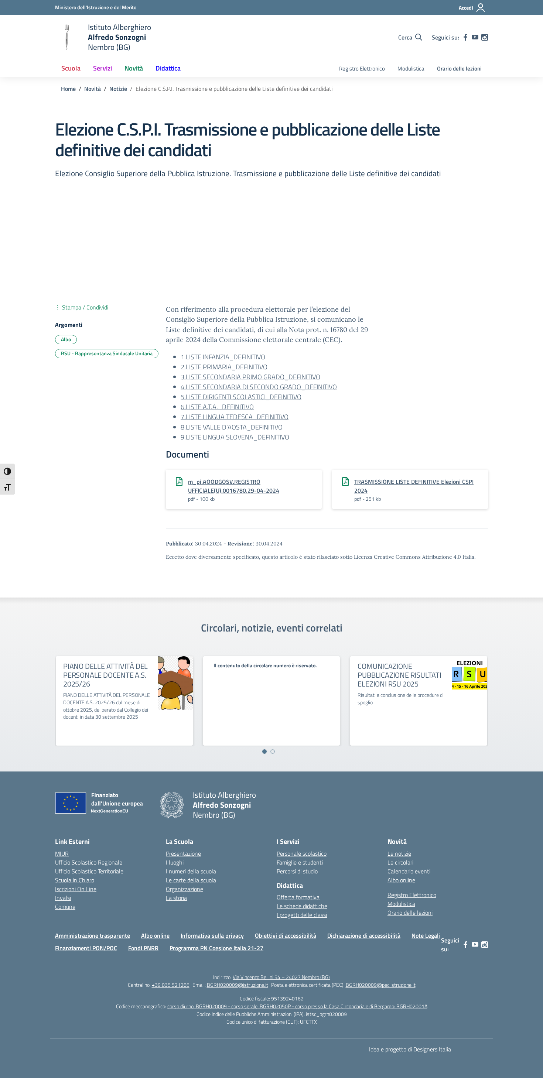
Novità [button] (133, 68)
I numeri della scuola (191, 871)
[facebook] (465, 37)
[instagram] (484, 37)
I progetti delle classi (302, 914)
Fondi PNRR (143, 948)
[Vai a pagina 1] (264, 751)
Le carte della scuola (191, 880)
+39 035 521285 (170, 985)
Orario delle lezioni (459, 68)
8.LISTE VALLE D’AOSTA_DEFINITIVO (232, 427)
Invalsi (63, 897)
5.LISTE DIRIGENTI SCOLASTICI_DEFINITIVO (241, 397)
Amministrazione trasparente (92, 935)
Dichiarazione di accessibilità (363, 935)
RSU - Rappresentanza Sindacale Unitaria (107, 353)
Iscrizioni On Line (75, 888)
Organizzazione (184, 888)
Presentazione (183, 853)
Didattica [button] (168, 68)
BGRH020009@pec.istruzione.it (381, 985)
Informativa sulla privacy (212, 935)
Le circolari (400, 862)
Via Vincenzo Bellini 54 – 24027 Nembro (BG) (281, 977)
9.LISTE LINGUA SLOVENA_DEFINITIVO (235, 437)
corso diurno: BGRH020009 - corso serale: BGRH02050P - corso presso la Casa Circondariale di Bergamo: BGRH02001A (297, 1006)
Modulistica (410, 68)
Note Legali (425, 935)
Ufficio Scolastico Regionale (88, 862)
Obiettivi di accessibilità (285, 935)
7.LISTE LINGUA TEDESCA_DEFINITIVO (234, 417)
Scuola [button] (71, 68)
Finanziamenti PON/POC (86, 948)
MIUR (62, 853)
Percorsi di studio (297, 871)
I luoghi (175, 862)
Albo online (401, 880)
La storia (176, 897)
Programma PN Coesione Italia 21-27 (216, 948)
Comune (65, 906)
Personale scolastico (302, 853)
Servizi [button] (102, 68)
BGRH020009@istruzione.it (237, 985)
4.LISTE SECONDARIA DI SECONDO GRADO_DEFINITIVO (259, 387)
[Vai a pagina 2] (272, 751)
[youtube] (475, 37)
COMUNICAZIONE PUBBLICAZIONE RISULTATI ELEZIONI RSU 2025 (399, 674)
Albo (66, 339)
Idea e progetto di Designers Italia (410, 1049)
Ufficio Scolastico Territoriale (89, 871)
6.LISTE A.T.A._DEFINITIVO (217, 407)
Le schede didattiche (302, 905)
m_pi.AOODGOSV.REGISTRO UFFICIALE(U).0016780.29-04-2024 (233, 486)
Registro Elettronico (362, 68)
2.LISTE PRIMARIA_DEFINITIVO (224, 367)
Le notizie (399, 853)
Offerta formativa (298, 897)
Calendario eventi (408, 871)
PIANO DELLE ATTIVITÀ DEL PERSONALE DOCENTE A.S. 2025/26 (105, 674)
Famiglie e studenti (300, 862)
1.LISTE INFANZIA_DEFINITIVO (223, 357)
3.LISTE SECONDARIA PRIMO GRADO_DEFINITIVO (250, 377)
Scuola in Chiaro (74, 880)
